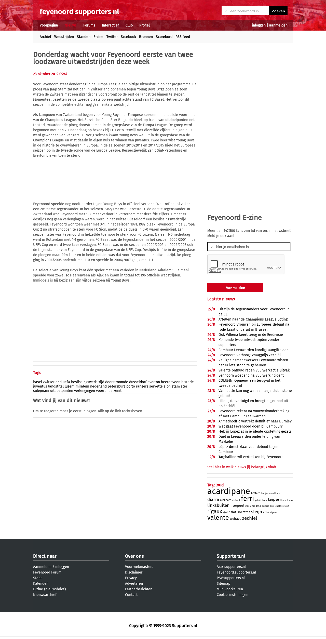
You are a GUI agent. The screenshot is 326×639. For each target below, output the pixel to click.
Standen (83, 37)
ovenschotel (275, 506)
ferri (247, 499)
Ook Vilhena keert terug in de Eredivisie (251, 334)
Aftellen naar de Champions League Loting (253, 319)
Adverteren (134, 583)
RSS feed (182, 37)
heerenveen (170, 382)
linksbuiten (218, 505)
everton (153, 382)
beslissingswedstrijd (87, 382)
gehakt (258, 500)
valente (218, 518)
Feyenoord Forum (47, 572)
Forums (89, 25)
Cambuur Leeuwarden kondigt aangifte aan (254, 350)
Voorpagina (49, 25)
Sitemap (223, 583)
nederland (98, 386)
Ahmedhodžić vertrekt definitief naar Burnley (255, 421)
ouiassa (265, 506)
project (285, 506)
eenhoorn (225, 500)
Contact (131, 595)
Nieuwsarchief (45, 595)
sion (167, 386)
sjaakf (226, 512)
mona (248, 506)
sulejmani (41, 391)
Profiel (144, 25)
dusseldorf (137, 382)
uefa (66, 382)
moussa (256, 506)
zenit (117, 391)
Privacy (131, 578)
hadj (264, 500)
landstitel (56, 386)
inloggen (259, 25)
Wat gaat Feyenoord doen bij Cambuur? (250, 426)
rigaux (214, 511)
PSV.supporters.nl (231, 578)
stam (176, 386)
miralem (82, 386)
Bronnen (146, 37)
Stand (38, 578)
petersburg (116, 386)
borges (264, 493)
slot (233, 512)
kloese (283, 500)
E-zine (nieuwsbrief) (49, 589)
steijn (256, 511)
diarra (213, 499)
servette (156, 386)
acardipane (228, 491)
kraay (290, 500)
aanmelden (278, 25)
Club (129, 25)
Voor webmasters (139, 567)
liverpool (237, 506)
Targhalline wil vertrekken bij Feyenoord (251, 457)
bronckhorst (274, 493)
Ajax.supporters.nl (231, 567)
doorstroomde (116, 382)
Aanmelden (42, 567)
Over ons (134, 556)
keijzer (273, 499)
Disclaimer (133, 572)
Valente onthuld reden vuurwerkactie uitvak (254, 370)
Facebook (128, 37)
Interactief (110, 25)
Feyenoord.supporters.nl (236, 572)
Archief (45, 37)
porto (130, 386)
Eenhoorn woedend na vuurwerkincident (251, 375)
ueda (266, 512)
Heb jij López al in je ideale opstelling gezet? (255, 431)
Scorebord (164, 37)
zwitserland (52, 382)
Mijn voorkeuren (230, 589)
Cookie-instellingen (232, 595)
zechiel (249, 518)
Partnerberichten (138, 589)
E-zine (98, 37)
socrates (243, 512)
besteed (255, 493)
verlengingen (84, 391)
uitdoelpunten (61, 391)
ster (184, 386)
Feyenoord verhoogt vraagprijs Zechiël (250, 355)
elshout (236, 500)
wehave (235, 519)
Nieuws (71, 25)
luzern (70, 386)
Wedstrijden (64, 37)
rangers (142, 386)
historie (187, 382)
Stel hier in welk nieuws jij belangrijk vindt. (242, 467)
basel (37, 382)
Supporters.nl (231, 556)
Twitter (112, 37)
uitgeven (274, 512)
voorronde (104, 391)
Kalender (40, 583)
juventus (40, 386)
